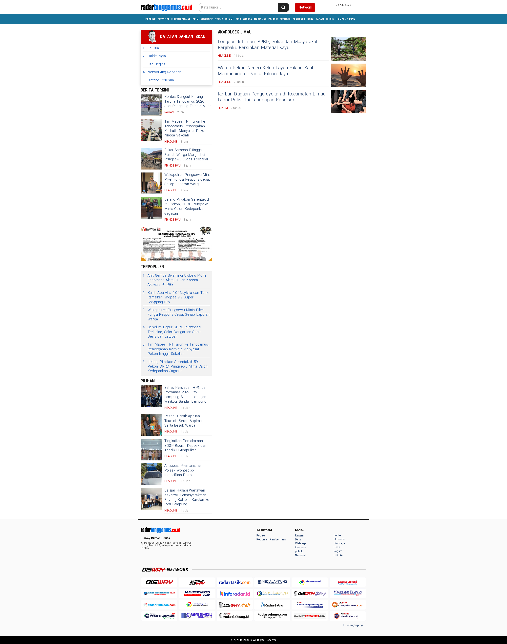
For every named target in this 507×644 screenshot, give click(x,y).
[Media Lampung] (272, 582)
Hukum (330, 19)
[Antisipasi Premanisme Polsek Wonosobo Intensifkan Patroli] (151, 474)
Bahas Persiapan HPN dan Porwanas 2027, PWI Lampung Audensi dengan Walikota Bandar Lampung (186, 394)
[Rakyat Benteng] (310, 616)
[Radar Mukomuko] (159, 616)
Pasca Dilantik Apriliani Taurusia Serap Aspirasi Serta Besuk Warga (183, 420)
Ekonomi (285, 19)
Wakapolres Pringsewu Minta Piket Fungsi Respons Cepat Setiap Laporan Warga (188, 179)
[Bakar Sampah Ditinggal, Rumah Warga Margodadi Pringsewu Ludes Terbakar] (151, 159)
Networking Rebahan (162, 72)
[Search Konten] (283, 7)
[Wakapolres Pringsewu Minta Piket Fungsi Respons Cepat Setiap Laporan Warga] (151, 183)
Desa (310, 19)
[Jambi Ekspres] (197, 593)
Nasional (260, 19)
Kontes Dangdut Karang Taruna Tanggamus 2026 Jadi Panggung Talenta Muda (188, 101)
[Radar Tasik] (234, 582)
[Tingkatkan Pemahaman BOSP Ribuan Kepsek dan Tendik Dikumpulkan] (151, 449)
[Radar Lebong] (234, 616)
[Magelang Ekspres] (347, 593)
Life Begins (154, 64)
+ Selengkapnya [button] (353, 625)
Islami (229, 19)
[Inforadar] (234, 593)
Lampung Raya (345, 19)
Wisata (247, 19)
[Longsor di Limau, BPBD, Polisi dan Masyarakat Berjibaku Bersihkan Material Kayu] (348, 49)
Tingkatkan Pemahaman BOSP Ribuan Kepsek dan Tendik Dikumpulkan (185, 445)
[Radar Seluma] (272, 616)
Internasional (181, 19)
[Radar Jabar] (272, 605)
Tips (238, 19)
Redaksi (261, 535)
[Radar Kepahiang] (310, 605)
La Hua (151, 48)
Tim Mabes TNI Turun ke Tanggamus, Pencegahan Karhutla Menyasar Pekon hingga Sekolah (185, 128)
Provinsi (163, 19)
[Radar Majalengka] (197, 605)
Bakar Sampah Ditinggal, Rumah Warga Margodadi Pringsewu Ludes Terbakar (186, 154)
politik (273, 19)
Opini (196, 19)
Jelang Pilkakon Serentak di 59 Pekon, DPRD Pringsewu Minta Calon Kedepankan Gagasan (187, 206)
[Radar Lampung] (272, 593)
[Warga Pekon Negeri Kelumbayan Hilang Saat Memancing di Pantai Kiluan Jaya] (348, 75)
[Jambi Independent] (159, 593)
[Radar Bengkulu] (197, 616)
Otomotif (207, 19)
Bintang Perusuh (158, 80)
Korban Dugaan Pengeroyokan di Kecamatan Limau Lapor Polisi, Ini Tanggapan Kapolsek (272, 97)
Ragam (320, 19)
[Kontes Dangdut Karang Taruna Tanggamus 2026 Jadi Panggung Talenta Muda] (151, 105)
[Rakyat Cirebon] (347, 582)
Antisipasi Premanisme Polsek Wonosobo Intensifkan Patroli (182, 470)
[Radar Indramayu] (310, 582)
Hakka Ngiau (155, 56)
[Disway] (159, 582)
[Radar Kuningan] (159, 605)
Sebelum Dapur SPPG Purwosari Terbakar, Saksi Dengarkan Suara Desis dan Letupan (172, 332)
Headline (150, 19)
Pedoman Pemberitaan (271, 539)
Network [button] (305, 7)
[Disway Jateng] (310, 593)
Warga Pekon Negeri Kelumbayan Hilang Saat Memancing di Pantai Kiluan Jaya (266, 71)
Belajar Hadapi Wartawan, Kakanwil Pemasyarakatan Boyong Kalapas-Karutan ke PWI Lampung (186, 497)
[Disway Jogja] (234, 605)
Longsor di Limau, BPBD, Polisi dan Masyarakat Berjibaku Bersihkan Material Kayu (268, 44)
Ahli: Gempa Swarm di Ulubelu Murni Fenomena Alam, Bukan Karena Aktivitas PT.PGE (174, 280)
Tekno (219, 19)
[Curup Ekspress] (347, 605)
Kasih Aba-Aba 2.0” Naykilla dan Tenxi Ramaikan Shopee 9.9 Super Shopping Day (176, 297)
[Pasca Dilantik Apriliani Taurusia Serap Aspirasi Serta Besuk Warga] (151, 425)
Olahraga (299, 19)
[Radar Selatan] (347, 616)
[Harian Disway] (197, 582)
